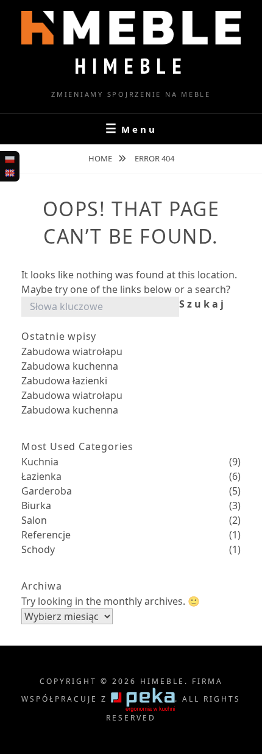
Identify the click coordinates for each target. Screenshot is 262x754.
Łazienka (41, 476)
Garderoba (46, 491)
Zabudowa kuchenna (69, 366)
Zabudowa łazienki (64, 380)
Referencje (46, 534)
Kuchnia (39, 461)
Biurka (36, 505)
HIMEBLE (131, 66)
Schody (38, 549)
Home (101, 158)
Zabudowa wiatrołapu (71, 351)
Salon (34, 520)
